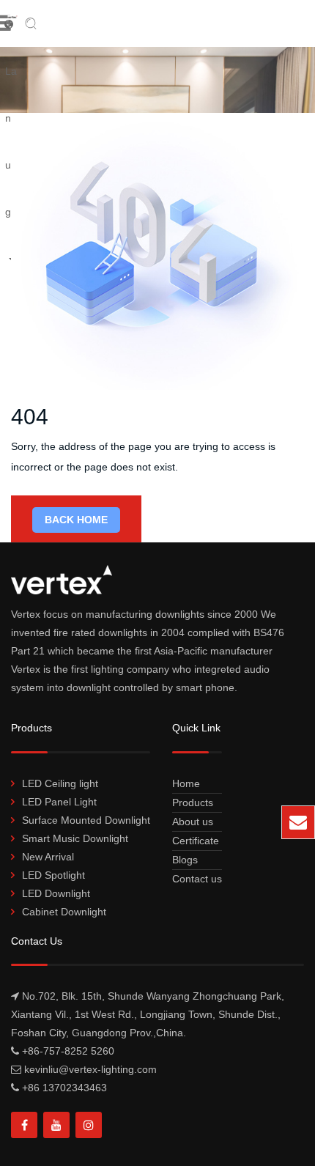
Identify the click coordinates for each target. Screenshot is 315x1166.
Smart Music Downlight (75, 838)
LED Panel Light (59, 802)
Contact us (197, 879)
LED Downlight (56, 893)
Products (192, 802)
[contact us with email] (298, 822)
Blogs (185, 860)
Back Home (76, 519)
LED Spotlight (53, 875)
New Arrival (48, 857)
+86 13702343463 (64, 1087)
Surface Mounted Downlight (86, 820)
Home (186, 783)
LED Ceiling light (60, 783)
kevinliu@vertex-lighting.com (193, 829)
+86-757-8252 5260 (68, 1051)
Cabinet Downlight (64, 912)
